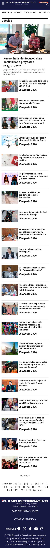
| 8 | (6, 487)
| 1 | (15, 484)
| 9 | (12, 487)
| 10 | (17, 487)
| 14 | (39, 487)
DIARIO (17, 12)
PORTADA (7, 12)
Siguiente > (38, 490)
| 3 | (26, 484)
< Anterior (7, 484)
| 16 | (9, 490)
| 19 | (28, 490)
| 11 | (24, 487)
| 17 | (15, 490)
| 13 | (33, 487)
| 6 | (42, 484)
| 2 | (20, 484)
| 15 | (45, 487)
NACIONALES (30, 12)
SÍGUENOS (11, 529)
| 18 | (22, 490)
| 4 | (31, 484)
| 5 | (37, 484)
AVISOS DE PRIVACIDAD (25, 519)
